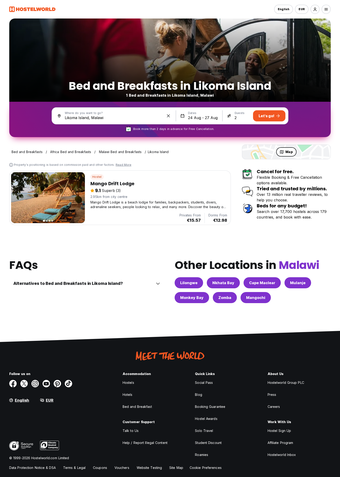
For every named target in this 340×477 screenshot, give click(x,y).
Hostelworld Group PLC (286, 383)
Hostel (97, 176)
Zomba (224, 297)
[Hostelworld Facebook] (13, 383)
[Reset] (168, 115)
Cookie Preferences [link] (206, 468)
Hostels (128, 383)
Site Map (176, 468)
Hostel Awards (206, 419)
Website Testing (149, 468)
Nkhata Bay (223, 282)
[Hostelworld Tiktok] (68, 383)
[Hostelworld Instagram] (35, 383)
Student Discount (208, 443)
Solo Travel (204, 431)
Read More (123, 164)
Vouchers (121, 468)
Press (272, 395)
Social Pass (204, 383)
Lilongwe (189, 282)
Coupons (100, 468)
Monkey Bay (192, 297)
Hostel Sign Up (279, 431)
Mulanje (298, 282)
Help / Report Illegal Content (145, 443)
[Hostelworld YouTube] (46, 383)
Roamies (201, 455)
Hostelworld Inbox (282, 455)
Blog (198, 395)
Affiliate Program (280, 443)
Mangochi (255, 297)
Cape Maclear (262, 282)
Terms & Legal (74, 468)
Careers (274, 407)
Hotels (128, 395)
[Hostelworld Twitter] (24, 383)
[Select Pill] (315, 9)
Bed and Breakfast (137, 407)
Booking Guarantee (210, 407)
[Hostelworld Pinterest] (57, 383)
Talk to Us (131, 431)
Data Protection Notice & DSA (32, 468)
